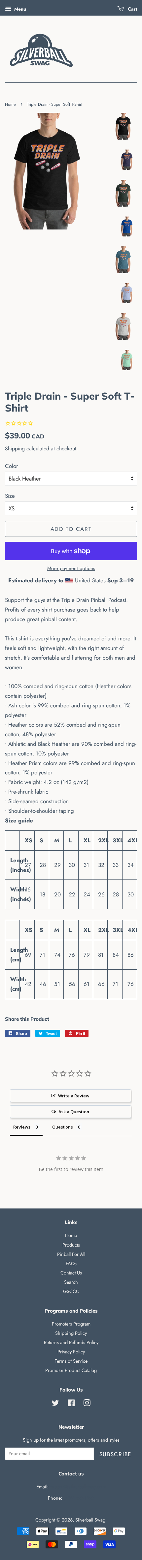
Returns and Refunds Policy (71, 1342)
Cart (131, 9)
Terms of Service (71, 1361)
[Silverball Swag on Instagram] (86, 1404)
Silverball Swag (90, 1520)
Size (10, 496)
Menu (19, 9)
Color (11, 466)
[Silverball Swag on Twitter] (55, 1404)
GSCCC (71, 1291)
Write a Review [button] (73, 1096)
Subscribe (115, 1454)
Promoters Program (71, 1324)
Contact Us (71, 1272)
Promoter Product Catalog (71, 1370)
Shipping (15, 448)
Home (10, 104)
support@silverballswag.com (78, 1486)
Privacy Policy (71, 1351)
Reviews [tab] (21, 1127)
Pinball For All (71, 1254)
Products (71, 1245)
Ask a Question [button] (73, 1112)
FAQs (71, 1263)
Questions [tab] (62, 1127)
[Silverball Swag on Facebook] (71, 1404)
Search (71, 1282)
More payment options (71, 568)
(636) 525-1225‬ (78, 1498)
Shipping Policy (71, 1333)
